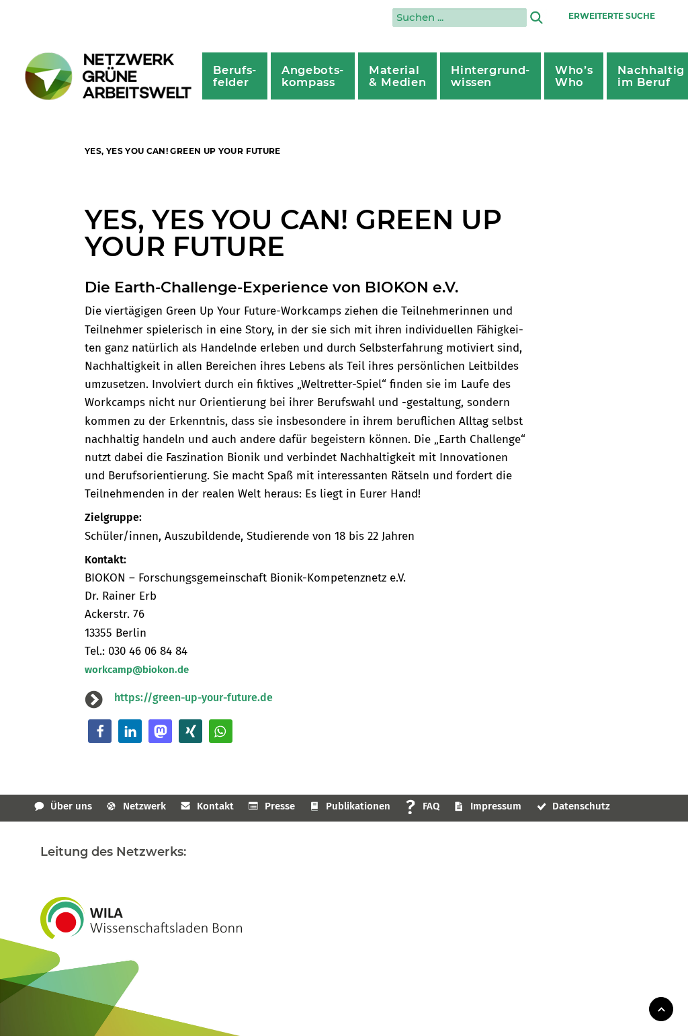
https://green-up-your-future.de (193, 697)
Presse (280, 806)
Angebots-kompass (313, 76)
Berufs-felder (235, 76)
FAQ (431, 806)
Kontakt (215, 806)
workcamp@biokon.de (137, 670)
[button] (100, 731)
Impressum (495, 806)
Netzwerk (144, 806)
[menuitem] (234, 75)
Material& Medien (397, 76)
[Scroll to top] (661, 1008)
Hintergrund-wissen (490, 76)
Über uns (71, 806)
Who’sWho (574, 76)
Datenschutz (581, 806)
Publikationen (358, 806)
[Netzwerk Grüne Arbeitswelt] (109, 76)
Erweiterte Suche (611, 16)
